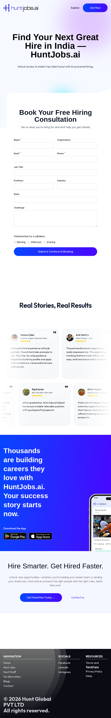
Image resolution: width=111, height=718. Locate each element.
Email (17, 153)
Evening (51, 242)
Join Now (95, 7)
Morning (21, 242)
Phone (61, 153)
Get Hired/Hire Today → (41, 597)
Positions (18, 180)
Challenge (19, 207)
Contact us (77, 597)
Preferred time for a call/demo (29, 236)
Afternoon (36, 242)
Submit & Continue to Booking (55, 251)
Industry (61, 180)
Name (17, 139)
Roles (17, 194)
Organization (64, 140)
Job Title (18, 167)
